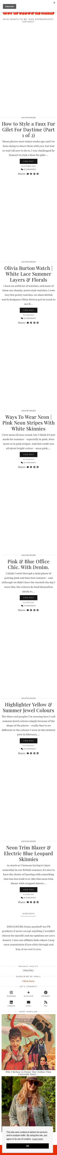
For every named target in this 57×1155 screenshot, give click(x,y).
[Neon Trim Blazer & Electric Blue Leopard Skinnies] (28, 799)
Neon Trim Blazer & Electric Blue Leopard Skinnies (28, 853)
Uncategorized (28, 117)
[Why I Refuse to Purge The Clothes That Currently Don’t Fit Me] (28, 1042)
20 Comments (29, 749)
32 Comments (29, 169)
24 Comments (29, 463)
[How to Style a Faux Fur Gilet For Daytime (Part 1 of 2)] (28, 76)
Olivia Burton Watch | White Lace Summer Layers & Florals (28, 274)
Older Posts (28, 914)
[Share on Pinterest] (34, 174)
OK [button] (27, 1146)
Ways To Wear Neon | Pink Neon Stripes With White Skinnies (28, 423)
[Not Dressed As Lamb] (28, 12)
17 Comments (29, 606)
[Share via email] (27, 174)
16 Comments (29, 318)
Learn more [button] (37, 1139)
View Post (28, 161)
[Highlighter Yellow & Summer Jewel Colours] (28, 656)
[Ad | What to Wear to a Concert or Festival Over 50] (28, 1104)
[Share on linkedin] (37, 174)
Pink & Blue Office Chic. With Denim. (29, 564)
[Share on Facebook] (31, 174)
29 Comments (29, 898)
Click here (28, 981)
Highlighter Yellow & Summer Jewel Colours (28, 707)
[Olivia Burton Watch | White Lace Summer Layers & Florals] (28, 220)
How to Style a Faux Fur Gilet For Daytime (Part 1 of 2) (28, 129)
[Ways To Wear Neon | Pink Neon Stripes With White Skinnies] (28, 369)
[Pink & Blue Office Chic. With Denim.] (28, 513)
